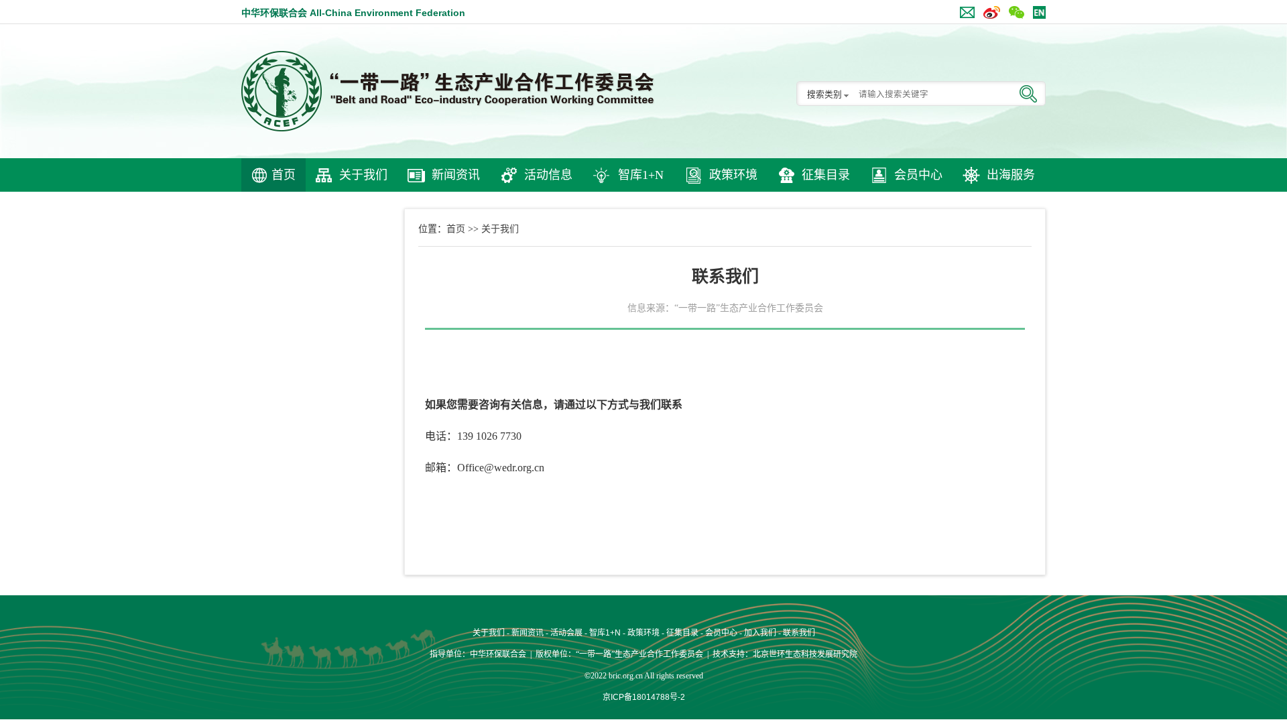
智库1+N (641, 175)
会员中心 (918, 175)
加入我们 (760, 633)
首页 (283, 175)
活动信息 (548, 175)
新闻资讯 (456, 175)
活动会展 (566, 633)
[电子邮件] (964, 9)
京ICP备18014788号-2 (644, 697)
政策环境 (733, 175)
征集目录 (826, 175)
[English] (1036, 9)
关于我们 (363, 175)
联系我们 (799, 633)
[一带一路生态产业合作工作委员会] (449, 91)
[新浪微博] (988, 9)
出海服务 (1011, 175)
